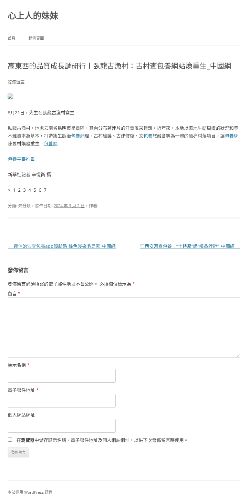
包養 (147, 136)
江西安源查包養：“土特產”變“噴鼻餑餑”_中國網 (190, 246)
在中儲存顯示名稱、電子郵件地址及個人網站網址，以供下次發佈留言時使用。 (102, 440)
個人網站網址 (21, 415)
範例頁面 (36, 38)
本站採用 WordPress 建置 (30, 492)
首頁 (12, 38)
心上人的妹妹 (33, 15)
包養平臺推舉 (21, 159)
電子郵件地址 (23, 390)
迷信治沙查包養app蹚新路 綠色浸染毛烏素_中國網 (62, 246)
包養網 (78, 136)
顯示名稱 (19, 365)
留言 (14, 293)
